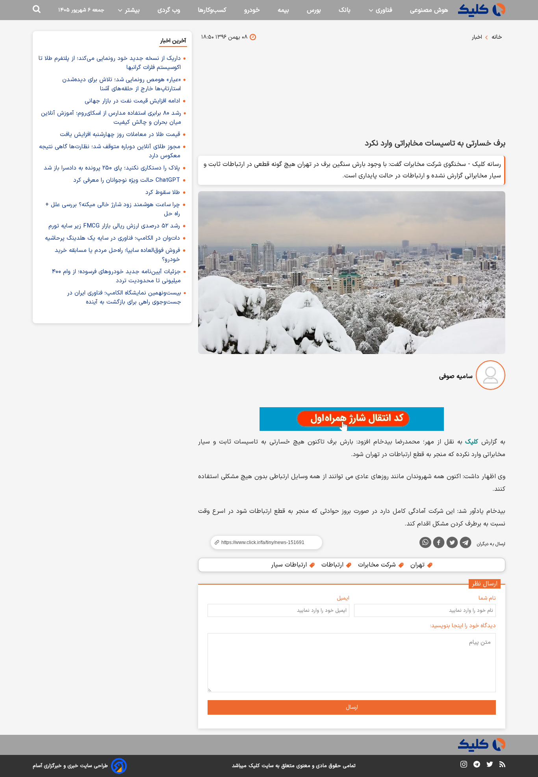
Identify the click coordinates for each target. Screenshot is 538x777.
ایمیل (343, 598)
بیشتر (131, 10)
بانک (345, 10)
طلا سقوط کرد (162, 192)
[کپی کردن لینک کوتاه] (263, 542)
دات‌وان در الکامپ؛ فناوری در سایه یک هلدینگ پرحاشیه (112, 238)
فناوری (383, 10)
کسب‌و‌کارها (212, 10)
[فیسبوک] (439, 544)
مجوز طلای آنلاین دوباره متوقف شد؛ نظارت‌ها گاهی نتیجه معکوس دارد (109, 151)
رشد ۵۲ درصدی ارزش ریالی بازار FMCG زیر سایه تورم (114, 226)
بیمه (283, 10)
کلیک (254, 766)
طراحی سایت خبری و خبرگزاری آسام (70, 766)
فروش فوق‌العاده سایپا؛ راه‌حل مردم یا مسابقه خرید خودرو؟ (117, 255)
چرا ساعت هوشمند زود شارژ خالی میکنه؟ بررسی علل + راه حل (112, 209)
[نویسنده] (490, 376)
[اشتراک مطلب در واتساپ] (425, 542)
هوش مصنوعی (429, 10)
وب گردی (169, 10)
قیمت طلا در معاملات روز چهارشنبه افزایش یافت (120, 134)
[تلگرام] (465, 544)
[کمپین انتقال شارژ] (351, 419)
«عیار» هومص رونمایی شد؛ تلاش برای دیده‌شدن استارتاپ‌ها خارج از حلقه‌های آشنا (121, 84)
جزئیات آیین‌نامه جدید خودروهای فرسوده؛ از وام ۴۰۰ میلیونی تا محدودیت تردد (116, 276)
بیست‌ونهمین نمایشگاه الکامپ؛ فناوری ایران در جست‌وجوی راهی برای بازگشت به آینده (124, 298)
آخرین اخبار (173, 41)
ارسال (352, 707)
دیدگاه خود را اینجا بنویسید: (463, 626)
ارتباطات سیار (290, 565)
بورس (314, 10)
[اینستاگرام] (463, 766)
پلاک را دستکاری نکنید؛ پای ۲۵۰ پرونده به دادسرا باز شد (112, 168)
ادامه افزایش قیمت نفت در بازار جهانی (132, 101)
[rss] (502, 765)
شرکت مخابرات (378, 565)
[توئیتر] (452, 544)
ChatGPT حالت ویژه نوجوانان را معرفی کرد (126, 180)
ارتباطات (333, 565)
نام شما (487, 598)
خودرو (252, 10)
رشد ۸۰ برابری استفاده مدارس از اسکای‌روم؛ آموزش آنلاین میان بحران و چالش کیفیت (111, 118)
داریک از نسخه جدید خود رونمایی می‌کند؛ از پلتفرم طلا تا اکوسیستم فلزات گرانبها (110, 63)
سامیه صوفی (456, 376)
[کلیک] (481, 10)
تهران (418, 565)
